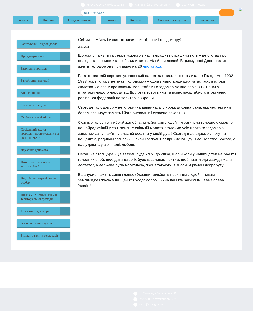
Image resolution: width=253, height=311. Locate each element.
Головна (23, 20)
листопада (152, 66)
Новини (48, 20)
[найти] (226, 12)
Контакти (136, 20)
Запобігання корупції (171, 20)
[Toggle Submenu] (65, 56)
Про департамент (79, 20)
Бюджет (111, 20)
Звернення (207, 20)
